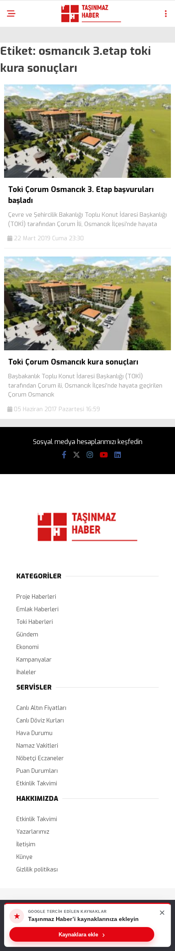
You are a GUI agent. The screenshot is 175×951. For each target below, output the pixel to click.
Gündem (27, 634)
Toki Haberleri (34, 622)
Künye (24, 857)
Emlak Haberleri (37, 609)
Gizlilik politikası (37, 869)
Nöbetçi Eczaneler (40, 758)
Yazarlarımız (32, 832)
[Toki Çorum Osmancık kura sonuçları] (87, 348)
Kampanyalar (34, 660)
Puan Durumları (37, 771)
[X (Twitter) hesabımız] (76, 455)
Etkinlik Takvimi (36, 783)
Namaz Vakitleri (37, 746)
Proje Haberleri (36, 597)
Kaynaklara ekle (82, 934)
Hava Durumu (34, 733)
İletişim (25, 844)
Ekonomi (27, 647)
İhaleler (26, 672)
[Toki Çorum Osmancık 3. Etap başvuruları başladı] (87, 176)
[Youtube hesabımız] (104, 455)
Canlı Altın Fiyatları (41, 708)
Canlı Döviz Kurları (40, 721)
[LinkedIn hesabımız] (117, 455)
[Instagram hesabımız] (90, 455)
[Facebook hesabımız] (64, 455)
